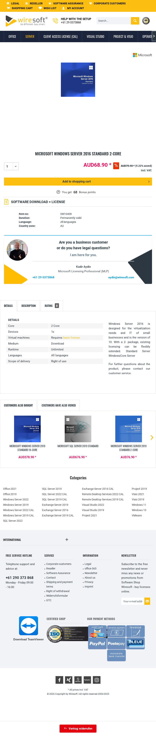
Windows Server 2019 (16, 504)
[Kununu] (87, 680)
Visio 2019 (138, 499)
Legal (88, 563)
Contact (51, 577)
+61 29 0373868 (43, 277)
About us (90, 577)
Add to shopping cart (76, 181)
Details (8, 306)
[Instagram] (96, 680)
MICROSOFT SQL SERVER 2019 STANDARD (77, 446)
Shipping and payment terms (59, 584)
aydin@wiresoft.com (121, 277)
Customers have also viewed (59, 405)
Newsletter (91, 573)
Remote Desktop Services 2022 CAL (103, 494)
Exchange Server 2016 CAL (98, 488)
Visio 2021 (138, 494)
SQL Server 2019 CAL (54, 499)
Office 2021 (10, 488)
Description (28, 306)
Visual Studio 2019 (93, 510)
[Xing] (68, 680)
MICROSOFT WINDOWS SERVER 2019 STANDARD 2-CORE (128, 448)
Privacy (89, 582)
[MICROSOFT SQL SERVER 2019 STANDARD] (78, 429)
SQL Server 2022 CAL (54, 494)
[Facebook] (59, 680)
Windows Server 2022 (16, 499)
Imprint (89, 586)
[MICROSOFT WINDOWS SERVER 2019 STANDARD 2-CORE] (128, 429)
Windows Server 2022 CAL (18, 510)
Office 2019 (10, 494)
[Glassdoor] (78, 680)
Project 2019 (139, 488)
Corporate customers (58, 563)
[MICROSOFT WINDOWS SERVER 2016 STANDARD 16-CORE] (27, 429)
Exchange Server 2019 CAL (58, 515)
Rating (51, 306)
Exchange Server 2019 (55, 504)
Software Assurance (58, 573)
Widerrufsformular (57, 595)
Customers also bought (18, 405)
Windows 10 (139, 510)
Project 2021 (89, 515)
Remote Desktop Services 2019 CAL (103, 499)
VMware (137, 515)
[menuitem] (20, 8)
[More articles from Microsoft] (142, 55)
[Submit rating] (78, 158)
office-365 (90, 568)
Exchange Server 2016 (55, 510)
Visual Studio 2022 (93, 504)
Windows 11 (139, 504)
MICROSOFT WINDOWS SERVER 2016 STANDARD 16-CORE (27, 448)
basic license (71, 337)
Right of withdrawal (57, 591)
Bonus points (87, 192)
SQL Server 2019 (52, 488)
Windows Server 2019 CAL (18, 515)
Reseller (50, 568)
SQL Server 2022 (13, 520)
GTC (48, 600)
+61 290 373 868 (19, 578)
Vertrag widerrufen (80, 728)
